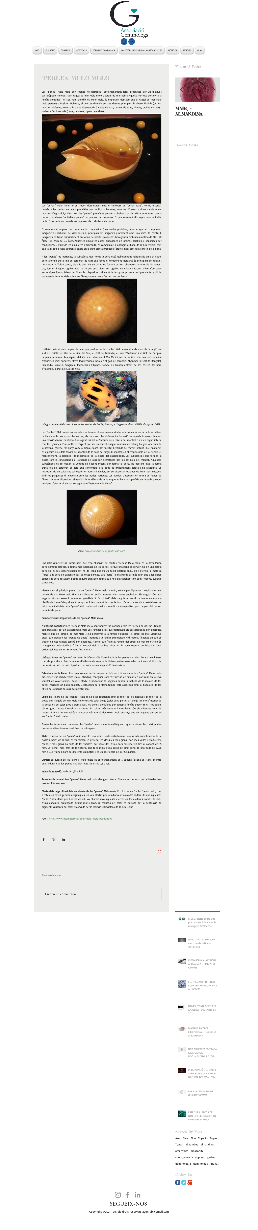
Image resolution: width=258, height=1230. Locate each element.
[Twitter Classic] (183, 1182)
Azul (177, 1138)
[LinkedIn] (137, 1195)
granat (214, 1163)
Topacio (203, 1138)
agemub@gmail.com (155, 1211)
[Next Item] (213, 90)
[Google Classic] (189, 1182)
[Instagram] (118, 1195)
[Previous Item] (182, 90)
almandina (192, 1144)
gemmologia (183, 1163)
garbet (211, 1157)
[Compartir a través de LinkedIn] (63, 839)
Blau (185, 1138)
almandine (207, 1144)
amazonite (197, 1151)
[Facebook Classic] (177, 1182)
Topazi (179, 1144)
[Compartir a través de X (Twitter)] (53, 839)
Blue (193, 1138)
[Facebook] (128, 1195)
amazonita (181, 1151)
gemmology (200, 1163)
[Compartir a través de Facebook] (44, 839)
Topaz (213, 1138)
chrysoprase (182, 1157)
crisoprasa (198, 1157)
